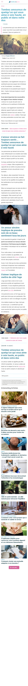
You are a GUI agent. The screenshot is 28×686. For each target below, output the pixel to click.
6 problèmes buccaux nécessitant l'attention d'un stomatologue (13, 477)
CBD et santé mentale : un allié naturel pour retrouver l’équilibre (13, 498)
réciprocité (21, 366)
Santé (2, 451)
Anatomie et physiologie (8, 536)
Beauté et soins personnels (8, 516)
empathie (4, 164)
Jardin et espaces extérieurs (9, 406)
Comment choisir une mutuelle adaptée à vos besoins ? (12, 562)
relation (12, 115)
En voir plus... (14, 567)
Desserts (3, 428)
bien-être (11, 290)
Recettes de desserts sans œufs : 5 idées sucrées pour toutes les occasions (13, 432)
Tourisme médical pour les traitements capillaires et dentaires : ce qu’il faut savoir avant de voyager (14, 455)
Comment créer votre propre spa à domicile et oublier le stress (14, 518)
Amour (2, 6)
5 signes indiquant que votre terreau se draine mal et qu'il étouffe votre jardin (11, 409)
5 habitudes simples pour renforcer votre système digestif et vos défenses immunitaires (13, 540)
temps (17, 257)
